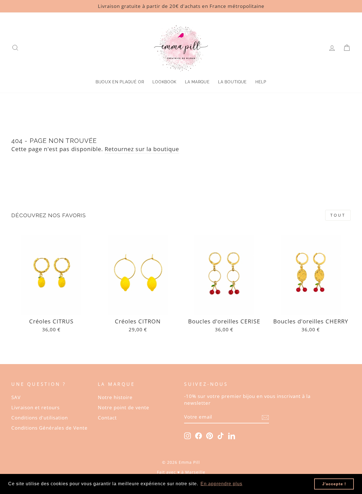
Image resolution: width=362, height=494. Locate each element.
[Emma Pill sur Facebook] (198, 435)
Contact (107, 417)
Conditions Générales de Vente (49, 428)
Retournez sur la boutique (142, 149)
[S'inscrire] (265, 417)
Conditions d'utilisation (39, 417)
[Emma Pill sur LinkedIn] (231, 435)
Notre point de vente (123, 407)
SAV (16, 397)
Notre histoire (115, 397)
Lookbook (164, 82)
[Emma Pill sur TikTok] (220, 435)
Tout (338, 215)
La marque (197, 82)
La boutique (232, 82)
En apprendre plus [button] (221, 483)
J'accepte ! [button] (334, 484)
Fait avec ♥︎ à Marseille (181, 472)
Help (260, 82)
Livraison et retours (35, 407)
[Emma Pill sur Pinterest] (209, 435)
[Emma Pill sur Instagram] (187, 435)
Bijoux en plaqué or (120, 82)
